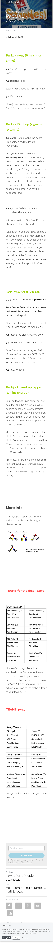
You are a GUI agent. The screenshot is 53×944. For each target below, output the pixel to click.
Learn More (32, 933)
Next (8, 884)
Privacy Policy (26, 862)
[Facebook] (9, 906)
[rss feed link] (10, 913)
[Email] (37, 906)
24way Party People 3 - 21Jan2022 (22, 877)
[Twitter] (18, 906)
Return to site (14, 2)
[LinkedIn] (28, 906)
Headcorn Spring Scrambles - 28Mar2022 (26, 889)
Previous (9, 872)
